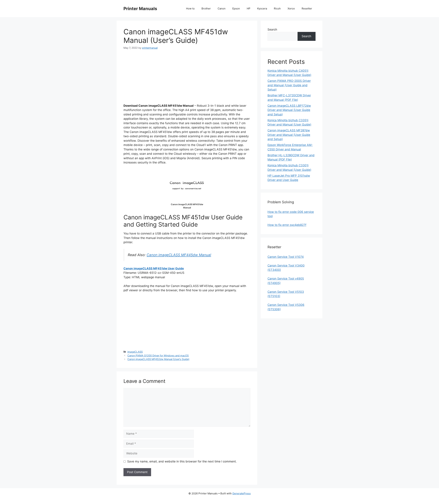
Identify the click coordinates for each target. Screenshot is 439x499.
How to (190, 8)
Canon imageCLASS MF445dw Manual (179, 255)
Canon (222, 8)
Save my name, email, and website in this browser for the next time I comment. (182, 461)
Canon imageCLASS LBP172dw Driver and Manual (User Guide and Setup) (289, 110)
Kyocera (262, 8)
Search (272, 29)
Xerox (291, 8)
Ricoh (277, 8)
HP (248, 8)
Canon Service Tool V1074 (286, 257)
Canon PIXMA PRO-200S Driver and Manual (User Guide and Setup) (289, 85)
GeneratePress (241, 493)
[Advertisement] (186, 80)
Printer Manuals (140, 8)
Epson (236, 8)
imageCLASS (135, 351)
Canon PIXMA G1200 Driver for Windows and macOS (158, 355)
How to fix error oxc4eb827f (287, 225)
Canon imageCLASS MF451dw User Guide (153, 268)
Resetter (307, 8)
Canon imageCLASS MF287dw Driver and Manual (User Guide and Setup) (289, 135)
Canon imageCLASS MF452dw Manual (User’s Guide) (158, 359)
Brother (206, 8)
